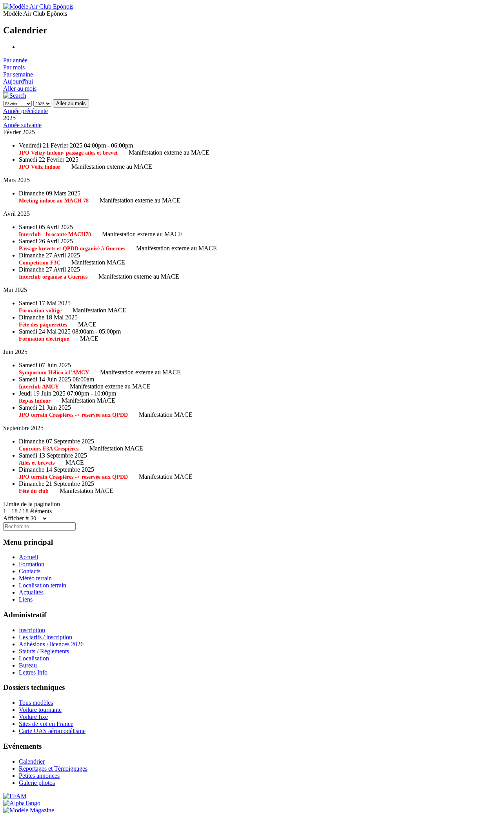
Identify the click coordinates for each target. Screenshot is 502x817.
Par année (15, 60)
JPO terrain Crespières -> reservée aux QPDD (73, 415)
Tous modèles (36, 702)
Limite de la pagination (31, 504)
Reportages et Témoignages (53, 768)
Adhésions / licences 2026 (51, 644)
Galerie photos (37, 782)
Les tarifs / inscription (45, 637)
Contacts (29, 571)
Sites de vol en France (46, 723)
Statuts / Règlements (44, 651)
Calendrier (32, 761)
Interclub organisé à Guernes (53, 277)
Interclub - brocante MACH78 (55, 234)
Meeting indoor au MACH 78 (54, 201)
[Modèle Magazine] (28, 810)
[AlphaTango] (21, 803)
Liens (26, 599)
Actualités (31, 592)
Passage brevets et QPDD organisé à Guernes (72, 249)
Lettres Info (33, 672)
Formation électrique (44, 339)
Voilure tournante (40, 709)
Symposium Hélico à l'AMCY (54, 373)
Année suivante (22, 125)
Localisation (34, 658)
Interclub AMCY (39, 387)
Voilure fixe (33, 716)
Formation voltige (40, 311)
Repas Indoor (35, 401)
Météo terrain (35, 578)
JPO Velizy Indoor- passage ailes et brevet (68, 153)
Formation (31, 564)
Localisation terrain (42, 585)
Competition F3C (39, 263)
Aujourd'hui (18, 81)
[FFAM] (14, 796)
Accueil (28, 557)
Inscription (32, 630)
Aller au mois (19, 88)
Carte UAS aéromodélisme (52, 731)
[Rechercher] (14, 95)
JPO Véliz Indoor (39, 167)
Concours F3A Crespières (48, 449)
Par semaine (18, 74)
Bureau (28, 665)
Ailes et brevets (37, 463)
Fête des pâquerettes (43, 325)
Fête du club (34, 491)
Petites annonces (39, 775)
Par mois (14, 67)
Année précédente (25, 111)
